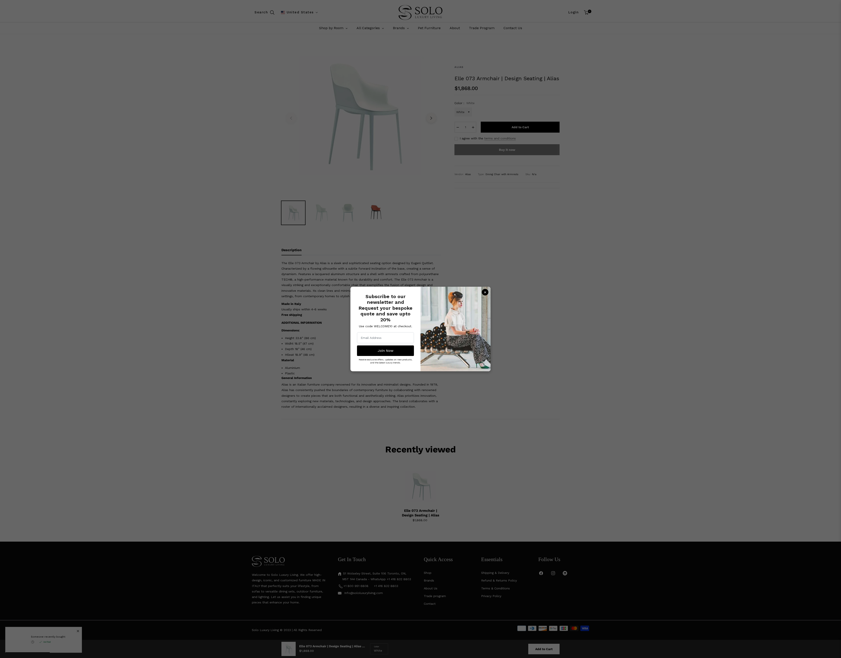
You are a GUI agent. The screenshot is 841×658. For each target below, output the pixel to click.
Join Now (385, 351)
